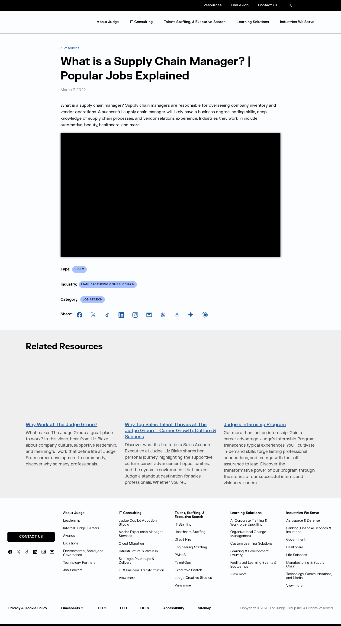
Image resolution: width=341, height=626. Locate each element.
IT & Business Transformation (141, 570)
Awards (69, 536)
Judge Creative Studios (193, 578)
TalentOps (183, 563)
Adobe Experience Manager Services (141, 534)
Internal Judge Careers (81, 528)
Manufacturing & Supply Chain (305, 565)
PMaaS (180, 555)
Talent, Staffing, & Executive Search (194, 22)
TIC (100, 608)
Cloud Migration (131, 544)
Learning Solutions (253, 22)
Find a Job (240, 5)
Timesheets (70, 608)
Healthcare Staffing (190, 532)
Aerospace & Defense (303, 521)
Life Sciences (296, 555)
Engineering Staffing (191, 547)
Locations (70, 543)
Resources (212, 5)
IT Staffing (183, 525)
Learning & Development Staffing (249, 553)
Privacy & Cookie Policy (27, 608)
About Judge (108, 22)
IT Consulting (141, 22)
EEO (123, 608)
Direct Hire (183, 540)
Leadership (71, 521)
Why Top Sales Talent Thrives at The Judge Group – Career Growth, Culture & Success (170, 431)
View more (127, 578)
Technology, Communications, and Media (309, 576)
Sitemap (204, 608)
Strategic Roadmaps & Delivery (136, 561)
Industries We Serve (297, 22)
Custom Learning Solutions (251, 544)
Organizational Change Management (248, 534)
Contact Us (267, 5)
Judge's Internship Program (255, 425)
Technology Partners (79, 563)
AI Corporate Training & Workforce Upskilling (248, 523)
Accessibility (173, 608)
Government (296, 540)
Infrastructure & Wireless (138, 551)
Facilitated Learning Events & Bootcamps (253, 565)
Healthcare (294, 547)
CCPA (145, 608)
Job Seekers (73, 570)
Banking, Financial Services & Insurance (308, 530)
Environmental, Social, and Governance (83, 553)
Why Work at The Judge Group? (61, 425)
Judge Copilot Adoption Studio (137, 523)
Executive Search (188, 570)
